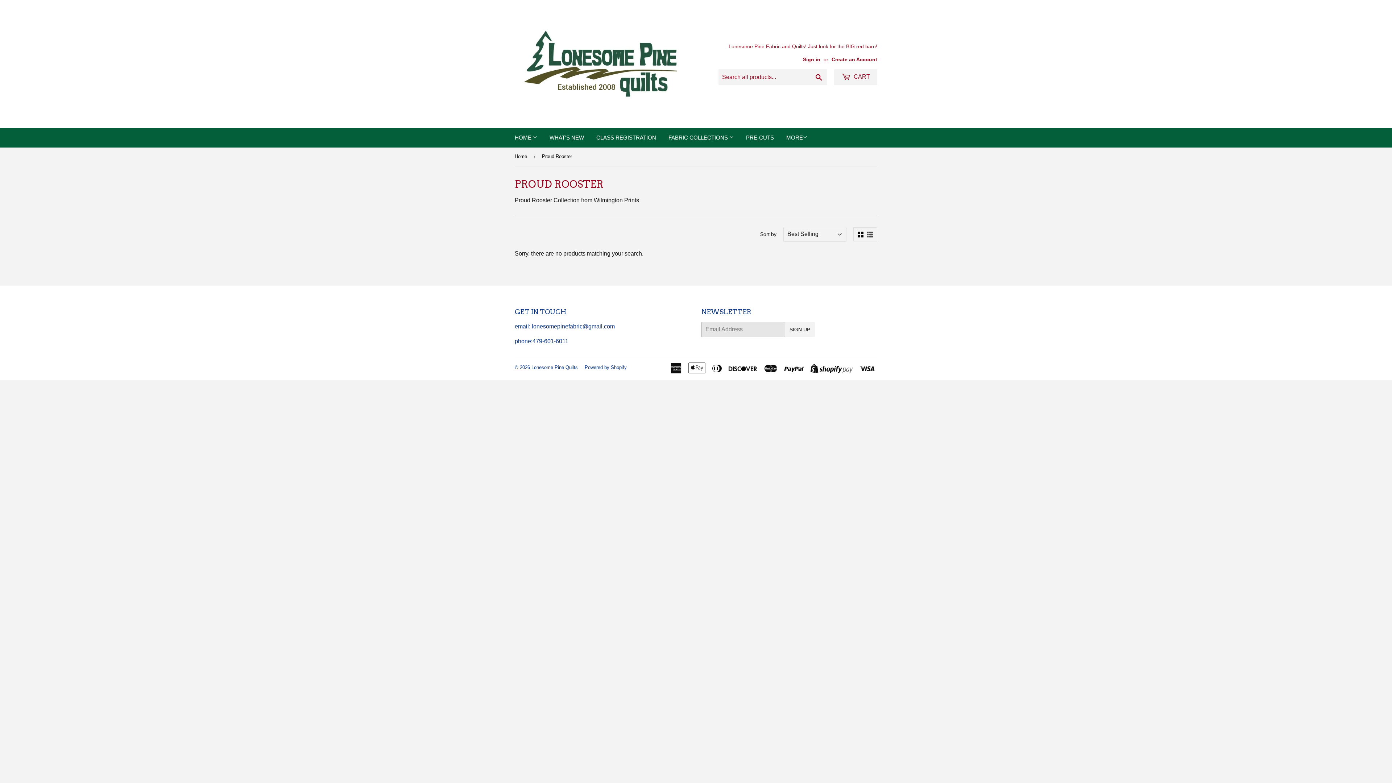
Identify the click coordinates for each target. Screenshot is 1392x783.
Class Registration (626, 137)
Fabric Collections (698, 137)
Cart (861, 77)
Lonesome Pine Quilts (554, 367)
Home (524, 137)
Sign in (811, 59)
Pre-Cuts (760, 137)
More (794, 137)
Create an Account (854, 59)
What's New (567, 137)
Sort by (768, 234)
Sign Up (800, 329)
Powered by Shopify (606, 367)
